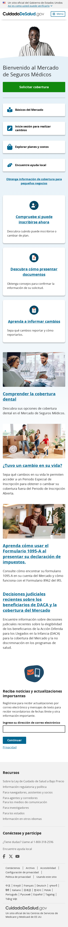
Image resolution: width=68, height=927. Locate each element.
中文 (8, 885)
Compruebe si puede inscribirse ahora (34, 219)
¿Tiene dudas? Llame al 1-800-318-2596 (28, 842)
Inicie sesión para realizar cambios (33, 128)
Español (38, 894)
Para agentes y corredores (20, 798)
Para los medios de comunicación (25, 802)
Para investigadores (16, 808)
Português (11, 894)
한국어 (37, 890)
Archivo (30, 868)
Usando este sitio (46, 876)
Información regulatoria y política (25, 787)
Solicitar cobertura (34, 87)
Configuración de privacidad (22, 872)
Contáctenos (13, 868)
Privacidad (10, 747)
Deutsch (41, 885)
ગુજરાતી (53, 885)
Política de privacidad (18, 876)
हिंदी (7, 890)
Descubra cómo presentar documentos (34, 272)
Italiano (16, 890)
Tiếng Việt (11, 899)
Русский (25, 894)
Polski (47, 890)
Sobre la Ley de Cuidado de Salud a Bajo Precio (33, 781)
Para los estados (14, 813)
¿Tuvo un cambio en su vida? (32, 465)
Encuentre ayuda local (30, 165)
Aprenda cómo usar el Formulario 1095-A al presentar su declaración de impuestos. (32, 554)
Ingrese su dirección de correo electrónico (31, 723)
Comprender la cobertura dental (29, 396)
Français (29, 885)
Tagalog (50, 894)
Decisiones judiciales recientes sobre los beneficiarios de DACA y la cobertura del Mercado (30, 602)
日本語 (27, 890)
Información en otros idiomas (22, 819)
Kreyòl (17, 885)
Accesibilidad (48, 868)
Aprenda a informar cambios (34, 321)
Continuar (14, 740)
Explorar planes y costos (32, 147)
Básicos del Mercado (29, 110)
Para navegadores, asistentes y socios (28, 792)
